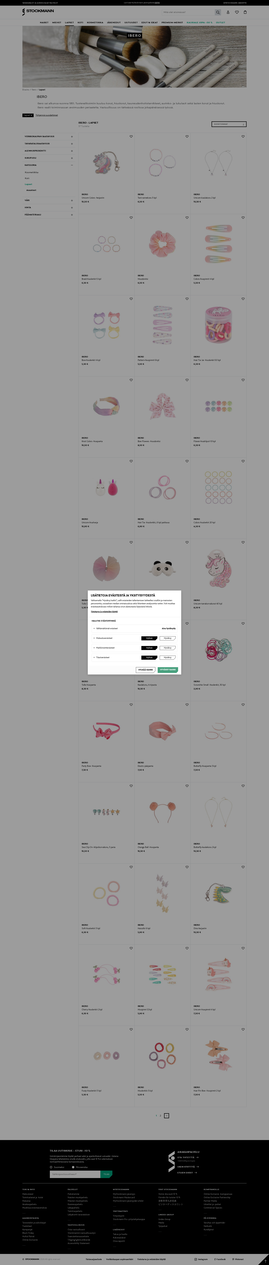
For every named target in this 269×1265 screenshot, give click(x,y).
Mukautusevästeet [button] (102, 638)
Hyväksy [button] (167, 638)
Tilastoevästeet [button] (101, 657)
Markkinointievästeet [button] (104, 648)
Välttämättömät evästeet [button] (105, 628)
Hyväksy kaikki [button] (168, 670)
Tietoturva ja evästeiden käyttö (104, 612)
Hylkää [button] (149, 638)
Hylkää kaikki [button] (145, 670)
